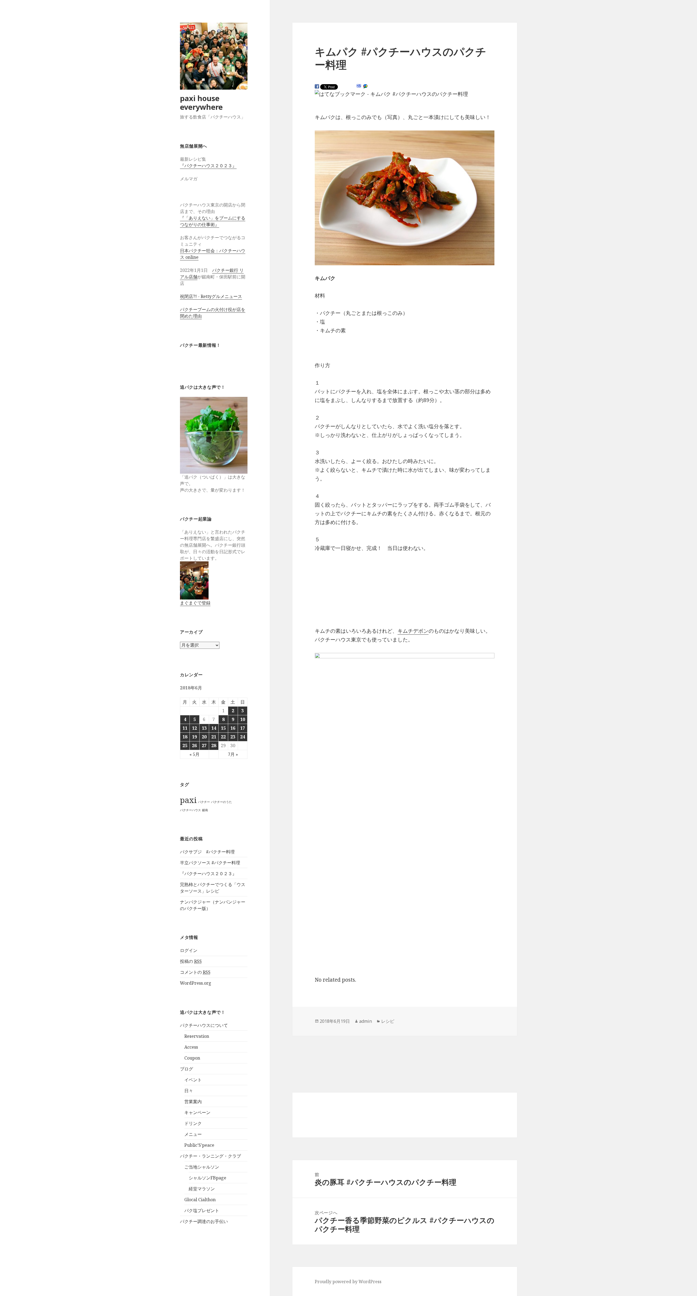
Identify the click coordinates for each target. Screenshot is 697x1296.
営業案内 (193, 1102)
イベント (193, 1080)
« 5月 (194, 754)
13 (204, 728)
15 (223, 728)
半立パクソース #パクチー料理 (210, 863)
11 (184, 728)
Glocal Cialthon (200, 1200)
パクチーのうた (221, 802)
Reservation (196, 1036)
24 (242, 737)
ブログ (186, 1069)
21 (213, 737)
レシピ (387, 1021)
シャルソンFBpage (207, 1178)
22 (223, 737)
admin (365, 1021)
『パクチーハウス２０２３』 (208, 166)
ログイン (188, 950)
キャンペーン (197, 1112)
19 (194, 737)
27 (204, 746)
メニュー (193, 1134)
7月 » (233, 754)
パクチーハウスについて (204, 1025)
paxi (188, 800)
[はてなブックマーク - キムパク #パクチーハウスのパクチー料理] (391, 94)
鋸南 (205, 810)
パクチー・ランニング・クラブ (210, 1156)
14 (213, 728)
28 (213, 746)
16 (232, 728)
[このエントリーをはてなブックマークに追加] (359, 85)
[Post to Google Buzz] (365, 86)
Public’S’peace (199, 1145)
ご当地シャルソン (201, 1167)
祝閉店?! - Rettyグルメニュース (211, 296)
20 (204, 737)
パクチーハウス (190, 810)
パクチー (204, 802)
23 (232, 737)
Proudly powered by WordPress (348, 1282)
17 (242, 728)
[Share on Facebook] (317, 86)
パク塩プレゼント (201, 1210)
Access (191, 1047)
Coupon (192, 1058)
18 (184, 737)
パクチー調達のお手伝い (204, 1221)
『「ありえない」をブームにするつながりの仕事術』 (212, 221)
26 (194, 746)
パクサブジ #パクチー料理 (207, 852)
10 (242, 719)
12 (194, 728)
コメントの (195, 972)
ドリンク (193, 1123)
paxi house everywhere (201, 102)
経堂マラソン (202, 1189)
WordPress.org (195, 983)
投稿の (191, 961)
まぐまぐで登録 (195, 603)
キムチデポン (413, 630)
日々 (188, 1091)
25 (184, 746)
